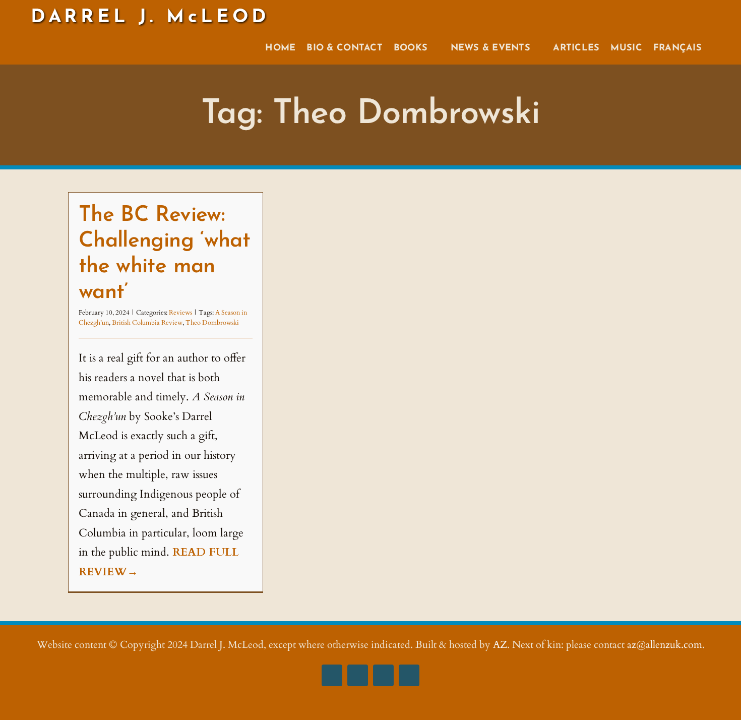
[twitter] (383, 675)
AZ (500, 644)
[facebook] (332, 675)
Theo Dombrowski (212, 322)
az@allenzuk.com (664, 644)
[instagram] (357, 675)
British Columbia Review (147, 322)
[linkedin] (409, 675)
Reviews (180, 312)
